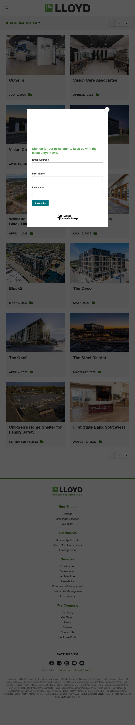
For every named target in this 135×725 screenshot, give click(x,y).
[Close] (107, 109)
